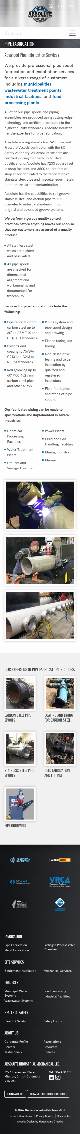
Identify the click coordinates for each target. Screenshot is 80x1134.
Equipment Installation (20, 970)
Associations (52, 1041)
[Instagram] (57, 1077)
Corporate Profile (16, 1041)
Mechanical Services (58, 970)
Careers (9, 1047)
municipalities (38, 84)
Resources (50, 1047)
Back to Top (64, 1116)
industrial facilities (22, 96)
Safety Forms (53, 1021)
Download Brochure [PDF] (48, 1094)
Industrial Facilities (57, 996)
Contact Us (15, 1094)
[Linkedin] (51, 1077)
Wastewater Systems (18, 1000)
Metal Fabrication (16, 950)
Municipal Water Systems (15, 993)
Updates (49, 1052)
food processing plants (33, 99)
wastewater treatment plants (32, 90)
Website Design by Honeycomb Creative (40, 1121)
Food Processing (55, 991)
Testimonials (13, 1052)
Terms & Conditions (20, 1116)
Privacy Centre (44, 1116)
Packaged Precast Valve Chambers (59, 947)
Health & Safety (15, 1021)
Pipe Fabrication (15, 945)
